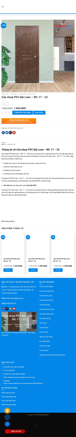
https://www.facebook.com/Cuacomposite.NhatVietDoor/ (23, 383)
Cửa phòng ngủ (44, 305)
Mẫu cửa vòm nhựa (46, 337)
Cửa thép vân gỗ (45, 318)
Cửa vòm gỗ (43, 332)
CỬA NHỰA (14, 94)
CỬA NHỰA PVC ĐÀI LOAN (27, 94)
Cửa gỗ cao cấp (44, 346)
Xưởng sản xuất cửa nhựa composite (52, 355)
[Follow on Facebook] (3, 309)
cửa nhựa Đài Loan (19, 185)
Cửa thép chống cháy (46, 314)
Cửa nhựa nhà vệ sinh (46, 309)
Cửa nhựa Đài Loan (45, 296)
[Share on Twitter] (7, 132)
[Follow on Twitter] (10, 309)
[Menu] (2, 6)
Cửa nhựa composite (46, 291)
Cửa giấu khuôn (44, 341)
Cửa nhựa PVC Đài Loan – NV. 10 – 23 (62, 260)
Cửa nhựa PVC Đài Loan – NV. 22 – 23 (37, 260)
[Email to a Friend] (10, 132)
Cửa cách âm (43, 350)
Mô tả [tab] (3, 144)
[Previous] (1, 255)
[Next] (74, 255)
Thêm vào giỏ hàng (22, 113)
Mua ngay (39, 113)
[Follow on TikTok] (7, 309)
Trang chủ (5, 94)
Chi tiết (8, 270)
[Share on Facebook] (3, 132)
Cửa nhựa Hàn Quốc (46, 300)
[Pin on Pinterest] (14, 132)
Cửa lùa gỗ (43, 323)
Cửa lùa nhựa (43, 328)
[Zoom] (4, 90)
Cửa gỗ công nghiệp (46, 286)
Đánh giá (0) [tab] (11, 144)
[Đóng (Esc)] (2, 419)
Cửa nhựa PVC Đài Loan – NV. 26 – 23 (12, 260)
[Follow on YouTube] (14, 309)
